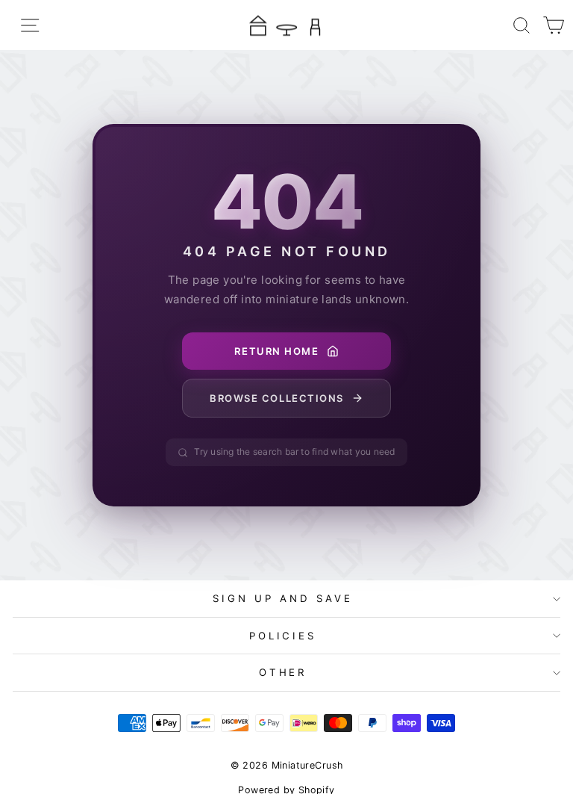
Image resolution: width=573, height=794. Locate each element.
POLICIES (283, 636)
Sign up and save (283, 598)
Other (283, 672)
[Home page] (286, 25)
